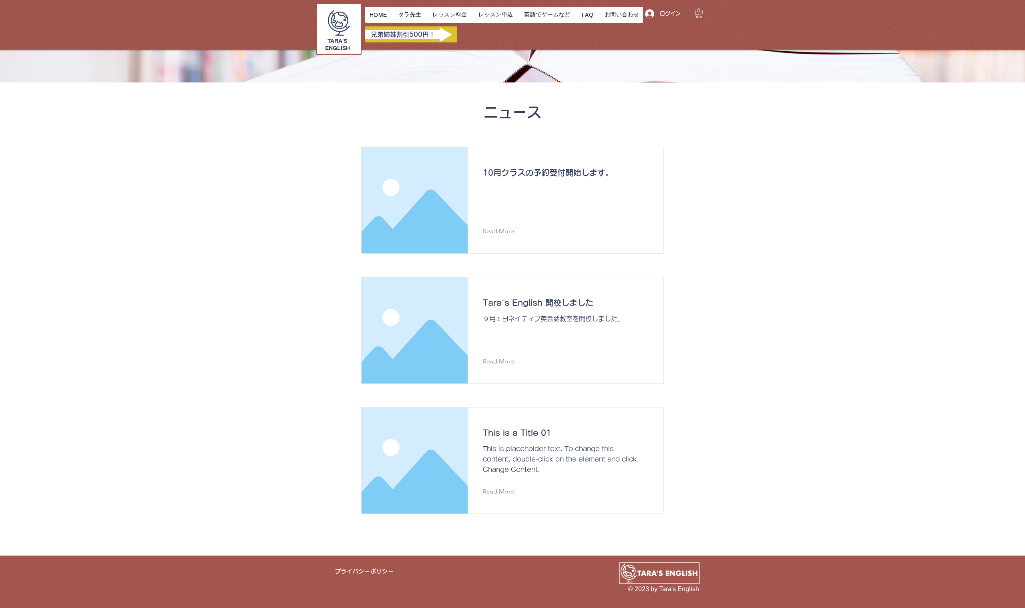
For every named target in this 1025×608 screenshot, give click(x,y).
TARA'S (337, 41)
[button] (698, 13)
